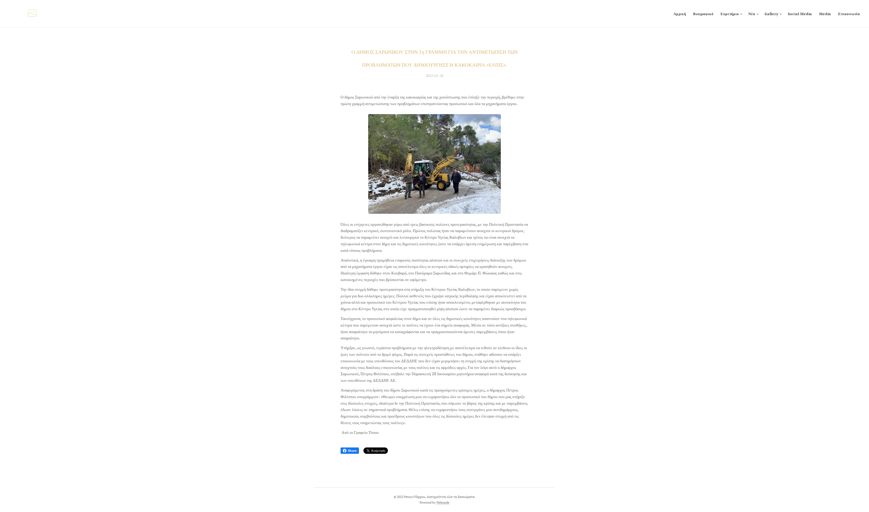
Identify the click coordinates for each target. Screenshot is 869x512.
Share (352, 450)
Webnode (442, 502)
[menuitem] (681, 13)
